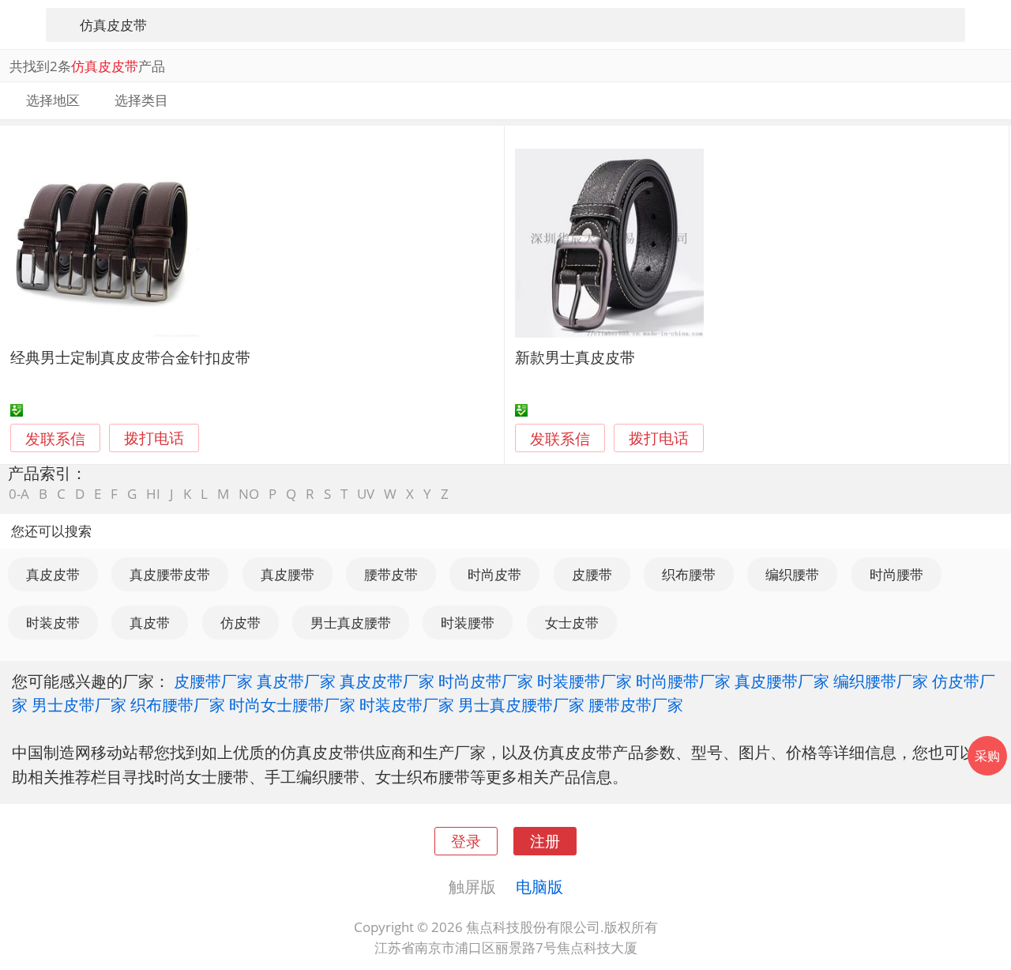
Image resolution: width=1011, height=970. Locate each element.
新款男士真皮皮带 (575, 357)
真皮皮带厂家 (387, 681)
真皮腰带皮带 (170, 574)
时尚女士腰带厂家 (292, 704)
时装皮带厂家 (406, 704)
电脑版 (539, 886)
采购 (987, 755)
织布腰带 (689, 574)
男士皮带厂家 (79, 704)
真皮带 (150, 622)
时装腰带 (467, 622)
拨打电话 (154, 438)
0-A (19, 493)
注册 (545, 841)
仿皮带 (240, 622)
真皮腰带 (287, 574)
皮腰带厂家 (213, 681)
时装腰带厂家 (584, 681)
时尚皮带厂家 (485, 681)
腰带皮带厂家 (635, 704)
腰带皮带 (391, 574)
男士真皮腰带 (350, 622)
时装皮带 (53, 622)
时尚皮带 (494, 574)
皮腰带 (592, 574)
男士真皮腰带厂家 (521, 704)
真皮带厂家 (296, 681)
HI (153, 493)
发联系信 (55, 438)
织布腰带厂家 (177, 704)
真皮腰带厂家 (782, 681)
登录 (466, 841)
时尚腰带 (896, 574)
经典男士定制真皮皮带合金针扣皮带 (130, 357)
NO (249, 493)
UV (365, 493)
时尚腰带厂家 (683, 681)
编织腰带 (792, 574)
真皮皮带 (53, 574)
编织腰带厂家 (880, 681)
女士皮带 (572, 622)
